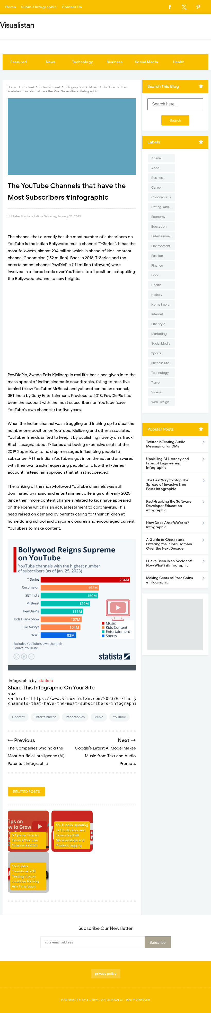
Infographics (75, 717)
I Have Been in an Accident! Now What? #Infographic (169, 563)
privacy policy (105, 973)
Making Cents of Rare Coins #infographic (169, 580)
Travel (155, 382)
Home (10, 7)
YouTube (119, 717)
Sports (156, 353)
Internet (157, 314)
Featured (18, 62)
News (51, 62)
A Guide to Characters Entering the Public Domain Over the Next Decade (169, 544)
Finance (157, 265)
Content (18, 717)
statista (46, 680)
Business (114, 62)
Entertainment (45, 717)
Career (156, 187)
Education (158, 226)
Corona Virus (161, 197)
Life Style (158, 324)
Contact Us (72, 7)
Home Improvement (163, 304)
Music (98, 717)
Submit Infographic (39, 7)
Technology (82, 62)
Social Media (146, 62)
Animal (156, 158)
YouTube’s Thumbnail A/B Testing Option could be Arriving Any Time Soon (25, 876)
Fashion (157, 256)
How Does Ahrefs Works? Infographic (167, 525)
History (156, 295)
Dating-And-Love (163, 207)
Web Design (160, 402)
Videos (156, 392)
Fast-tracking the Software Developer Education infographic (168, 505)
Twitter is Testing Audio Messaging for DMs (166, 444)
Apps (155, 168)
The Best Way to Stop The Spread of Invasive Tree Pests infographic (167, 484)
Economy (158, 217)
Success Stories (163, 363)
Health (178, 62)
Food (155, 275)
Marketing (159, 334)
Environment (160, 246)
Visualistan (110, 1000)
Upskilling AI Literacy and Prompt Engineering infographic (167, 463)
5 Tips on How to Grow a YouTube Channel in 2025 (25, 840)
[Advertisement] (72, 330)
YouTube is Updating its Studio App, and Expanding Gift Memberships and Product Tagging (72, 835)
